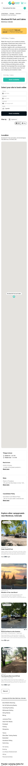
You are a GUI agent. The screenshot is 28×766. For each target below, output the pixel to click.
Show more (6, 469)
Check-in (4, 91)
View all (5, 691)
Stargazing (5, 729)
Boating (4, 749)
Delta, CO (3, 630)
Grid (19, 123)
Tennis (4, 733)
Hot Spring (5, 747)
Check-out (4, 96)
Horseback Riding (7, 740)
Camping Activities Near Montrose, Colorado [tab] (14, 698)
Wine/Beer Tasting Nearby (9, 735)
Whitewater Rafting (7, 710)
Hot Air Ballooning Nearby (9, 705)
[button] (13, 119)
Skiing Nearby (6, 713)
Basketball (5, 738)
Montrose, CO (4, 547)
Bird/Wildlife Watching (8, 703)
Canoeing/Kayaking (8, 708)
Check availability (14, 79)
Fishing (4, 726)
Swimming (5, 743)
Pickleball (5, 724)
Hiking (4, 754)
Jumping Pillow (6, 719)
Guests (3, 106)
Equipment (4, 101)
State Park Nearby (7, 721)
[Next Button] (25, 533)
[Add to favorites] (24, 522)
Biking (4, 715)
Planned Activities (7, 757)
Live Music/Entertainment (9, 752)
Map (25, 123)
